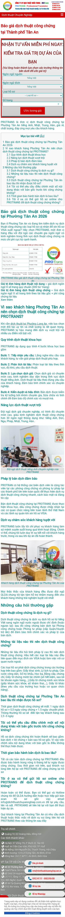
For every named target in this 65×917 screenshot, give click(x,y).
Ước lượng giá (33, 110)
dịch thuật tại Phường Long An (28, 323)
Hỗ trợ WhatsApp (38, 893)
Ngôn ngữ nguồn (12, 74)
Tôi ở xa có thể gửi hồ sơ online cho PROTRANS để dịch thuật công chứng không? (34, 201)
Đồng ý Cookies (32, 913)
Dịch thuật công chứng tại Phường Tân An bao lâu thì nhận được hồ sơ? (34, 182)
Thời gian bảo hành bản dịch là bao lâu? (32, 196)
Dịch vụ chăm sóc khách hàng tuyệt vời (32, 164)
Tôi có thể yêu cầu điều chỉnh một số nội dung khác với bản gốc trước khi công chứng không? (34, 189)
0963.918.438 (49, 878)
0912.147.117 (37, 878)
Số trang (7, 100)
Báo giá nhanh (37, 863)
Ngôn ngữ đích (11, 82)
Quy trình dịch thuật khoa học (26, 154)
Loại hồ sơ (8, 91)
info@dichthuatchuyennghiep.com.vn (46, 870)
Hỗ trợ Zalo (36, 886)
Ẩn (42, 136)
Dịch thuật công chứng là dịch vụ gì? (30, 170)
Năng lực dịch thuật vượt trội (26, 157)
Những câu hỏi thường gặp (19, 167)
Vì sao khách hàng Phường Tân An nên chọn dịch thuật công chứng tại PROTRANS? (32, 150)
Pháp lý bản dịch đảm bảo (24, 161)
